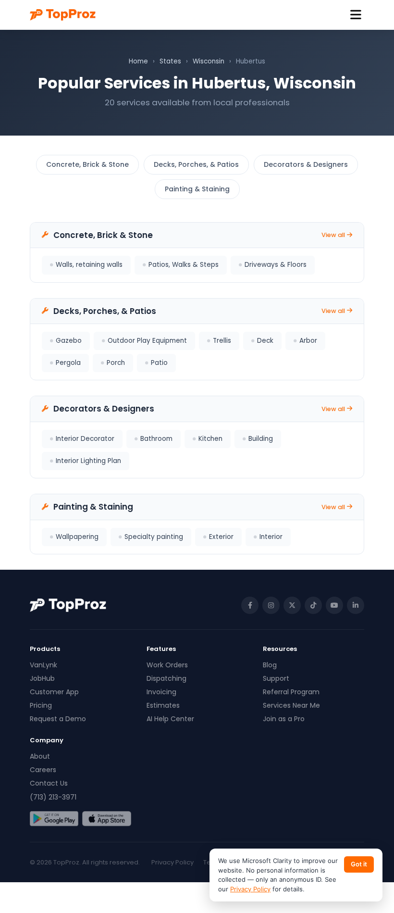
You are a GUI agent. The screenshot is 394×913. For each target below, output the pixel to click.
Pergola (68, 362)
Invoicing (161, 692)
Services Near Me (291, 705)
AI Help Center (170, 718)
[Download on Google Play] (54, 818)
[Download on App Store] (106, 818)
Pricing (41, 705)
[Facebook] (250, 605)
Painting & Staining (197, 189)
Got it (359, 864)
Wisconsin (208, 61)
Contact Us (49, 783)
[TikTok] (313, 605)
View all (333, 235)
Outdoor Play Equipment (147, 340)
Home (138, 61)
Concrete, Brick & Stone (87, 164)
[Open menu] (355, 15)
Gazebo (69, 340)
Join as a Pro (284, 718)
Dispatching (166, 678)
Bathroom (156, 438)
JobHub (42, 678)
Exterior (221, 536)
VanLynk (43, 665)
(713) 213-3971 (53, 797)
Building (260, 438)
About (40, 756)
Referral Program (291, 692)
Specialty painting (153, 536)
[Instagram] (271, 605)
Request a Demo (58, 718)
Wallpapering (77, 536)
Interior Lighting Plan (88, 460)
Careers (43, 769)
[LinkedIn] (355, 605)
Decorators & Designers (306, 164)
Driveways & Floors (276, 264)
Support (276, 678)
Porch (116, 362)
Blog (270, 665)
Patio (159, 362)
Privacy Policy (172, 862)
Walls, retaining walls (89, 264)
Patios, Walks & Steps (183, 264)
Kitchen (210, 438)
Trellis (222, 340)
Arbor (308, 340)
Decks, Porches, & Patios (196, 164)
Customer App (54, 692)
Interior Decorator (85, 438)
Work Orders (167, 665)
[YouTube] (334, 605)
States (170, 61)
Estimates (163, 705)
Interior (271, 536)
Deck (265, 340)
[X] (292, 605)
